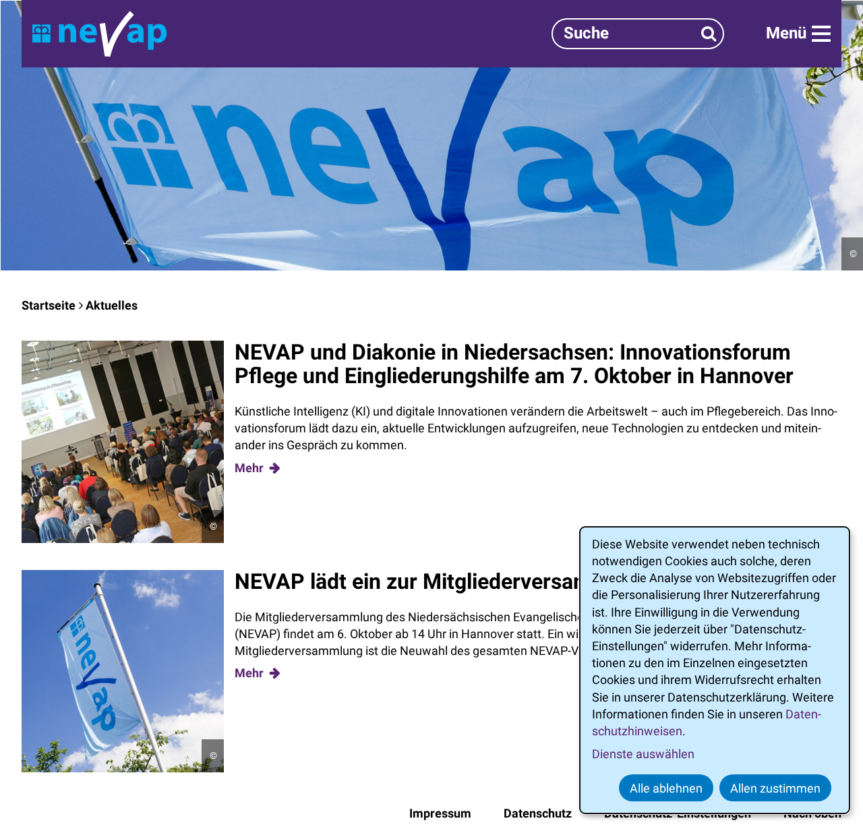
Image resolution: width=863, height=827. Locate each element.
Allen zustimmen (775, 788)
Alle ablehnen (666, 788)
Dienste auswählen (643, 754)
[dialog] (715, 670)
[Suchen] (709, 33)
